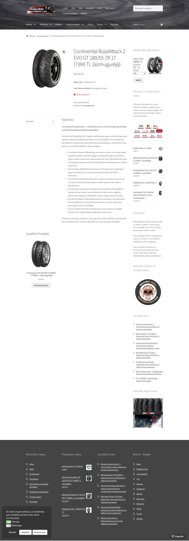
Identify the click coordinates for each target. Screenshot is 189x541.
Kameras (44, 24)
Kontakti (84, 13)
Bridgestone (142, 469)
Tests (90, 24)
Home (65, 8)
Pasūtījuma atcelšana (38, 492)
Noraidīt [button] (12, 532)
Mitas (139, 508)
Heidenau (141, 489)
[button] (64, 52)
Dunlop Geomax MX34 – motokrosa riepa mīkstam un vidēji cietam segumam (147, 364)
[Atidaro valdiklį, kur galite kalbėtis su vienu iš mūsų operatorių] (177, 536)
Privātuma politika (70, 13)
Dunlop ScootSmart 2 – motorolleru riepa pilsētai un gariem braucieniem (147, 327)
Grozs (99, 8)
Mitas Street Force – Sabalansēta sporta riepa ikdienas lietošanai (149, 372)
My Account (34, 474)
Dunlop (140, 484)
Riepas (29, 24)
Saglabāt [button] (25, 532)
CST (138, 479)
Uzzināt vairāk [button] (12, 518)
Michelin (140, 503)
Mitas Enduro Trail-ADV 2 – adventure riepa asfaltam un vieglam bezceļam (147, 336)
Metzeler (141, 499)
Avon (139, 464)
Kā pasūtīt (90, 8)
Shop (73, 8)
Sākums (32, 36)
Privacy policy (35, 497)
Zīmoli (100, 24)
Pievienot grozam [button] (41, 285)
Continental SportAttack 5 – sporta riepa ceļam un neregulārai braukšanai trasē (147, 345)
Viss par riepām (73, 24)
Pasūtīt (59, 24)
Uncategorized (43, 36)
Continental (142, 474)
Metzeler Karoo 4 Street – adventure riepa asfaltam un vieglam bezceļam (147, 355)
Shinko (140, 518)
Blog (80, 8)
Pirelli (139, 513)
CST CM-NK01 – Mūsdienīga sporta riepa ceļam (147, 379)
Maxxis (139, 494)
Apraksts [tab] (30, 121)
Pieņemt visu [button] (40, 532)
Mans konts (109, 8)
